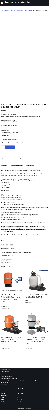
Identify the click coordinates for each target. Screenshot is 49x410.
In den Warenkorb (10, 147)
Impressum (4, 380)
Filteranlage (8, 158)
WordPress (28, 408)
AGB (20, 380)
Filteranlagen (14, 155)
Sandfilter (20, 158)
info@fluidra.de (7, 260)
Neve (19, 408)
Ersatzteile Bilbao (28, 10)
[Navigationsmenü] (46, 3)
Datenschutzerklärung (28, 380)
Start (2, 10)
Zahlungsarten (4, 382)
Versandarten (38, 380)
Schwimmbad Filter (14, 158)
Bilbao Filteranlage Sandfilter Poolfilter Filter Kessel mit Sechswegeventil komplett (19, 234)
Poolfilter (23, 158)
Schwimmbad (7, 10)
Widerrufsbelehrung (13, 380)
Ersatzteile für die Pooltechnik (17, 10)
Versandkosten (13, 114)
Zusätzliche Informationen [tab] (16, 165)
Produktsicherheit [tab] (30, 165)
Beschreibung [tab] (4, 165)
